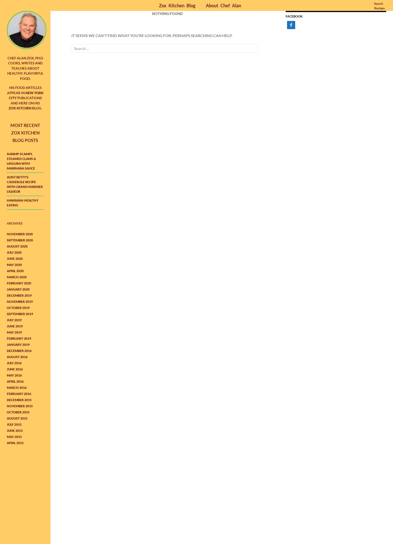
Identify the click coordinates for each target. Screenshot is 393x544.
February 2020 (19, 283)
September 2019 (20, 314)
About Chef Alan (223, 5)
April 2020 (15, 271)
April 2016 (15, 381)
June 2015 (15, 431)
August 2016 (17, 357)
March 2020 (17, 277)
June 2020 (15, 259)
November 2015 (20, 406)
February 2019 (19, 338)
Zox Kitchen (20, 108)
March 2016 (17, 388)
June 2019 (15, 326)
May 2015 (14, 437)
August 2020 (17, 246)
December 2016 (19, 351)
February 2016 (19, 394)
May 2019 (14, 332)
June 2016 (15, 369)
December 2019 (19, 295)
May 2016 (14, 375)
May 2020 (14, 265)
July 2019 (14, 320)
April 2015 (15, 443)
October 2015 (18, 412)
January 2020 (18, 289)
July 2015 (14, 424)
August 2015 (17, 418)
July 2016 (14, 363)
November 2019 (20, 302)
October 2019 (18, 308)
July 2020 (14, 252)
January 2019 (18, 345)
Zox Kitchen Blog (177, 5)
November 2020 (20, 234)
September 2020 (20, 240)
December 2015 (19, 400)
